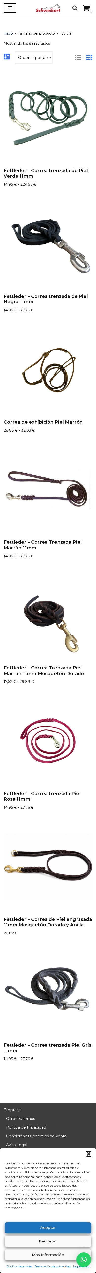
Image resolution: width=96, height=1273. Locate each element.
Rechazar (48, 1241)
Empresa (12, 1109)
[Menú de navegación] (10, 8)
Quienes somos (20, 1118)
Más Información (48, 1254)
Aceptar (48, 1227)
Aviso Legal (16, 1144)
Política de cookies (19, 1266)
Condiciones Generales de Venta (36, 1136)
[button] (88, 1153)
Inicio (8, 33)
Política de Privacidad (26, 1127)
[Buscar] (75, 8)
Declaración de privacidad (52, 1266)
